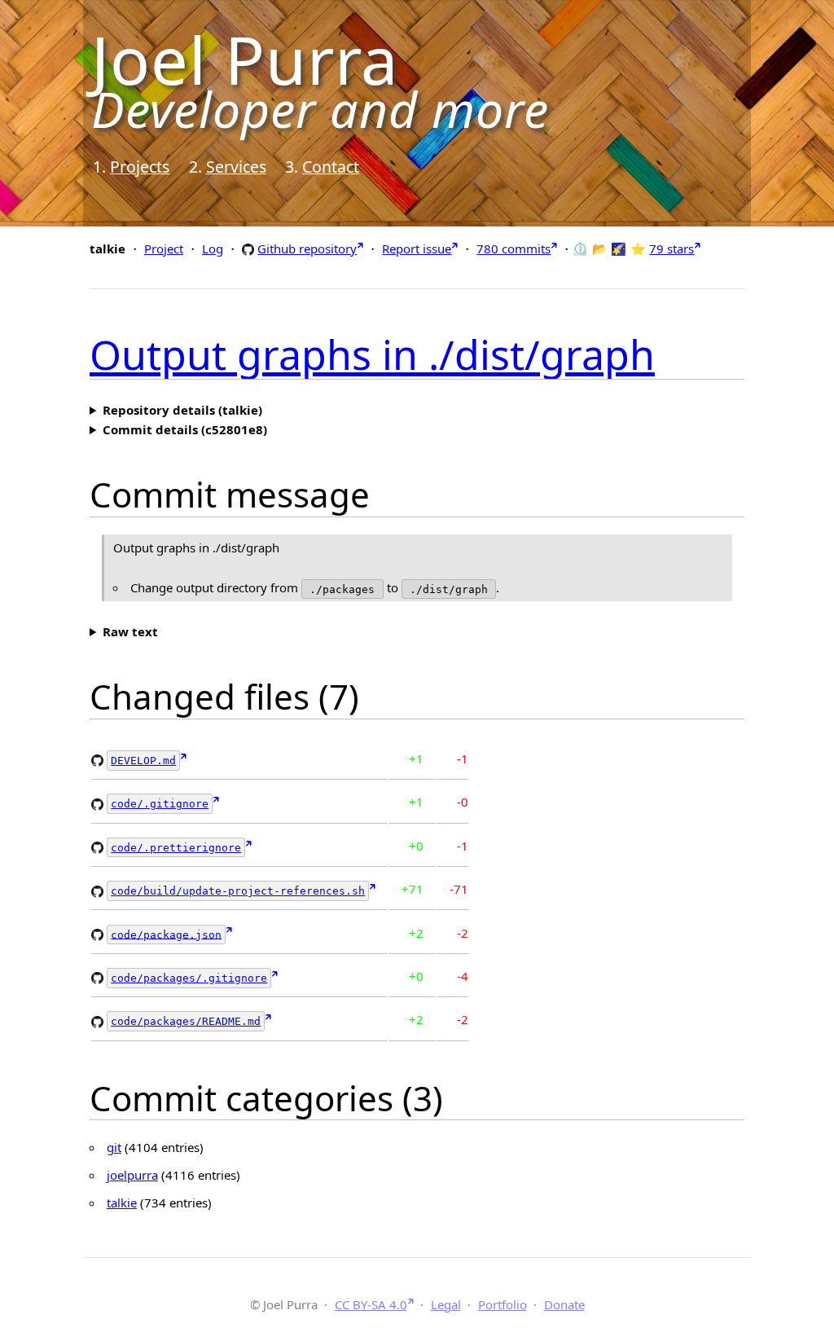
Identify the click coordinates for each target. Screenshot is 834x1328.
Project (163, 248)
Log (212, 248)
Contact (330, 167)
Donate (564, 1304)
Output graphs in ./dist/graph (372, 354)
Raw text (130, 631)
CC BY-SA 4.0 (371, 1304)
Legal (446, 1304)
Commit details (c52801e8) (185, 429)
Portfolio (502, 1304)
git (114, 1147)
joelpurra (132, 1175)
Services (236, 167)
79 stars (671, 248)
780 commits (513, 248)
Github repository (307, 248)
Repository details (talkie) (182, 410)
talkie (122, 1202)
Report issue (416, 248)
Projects (139, 167)
